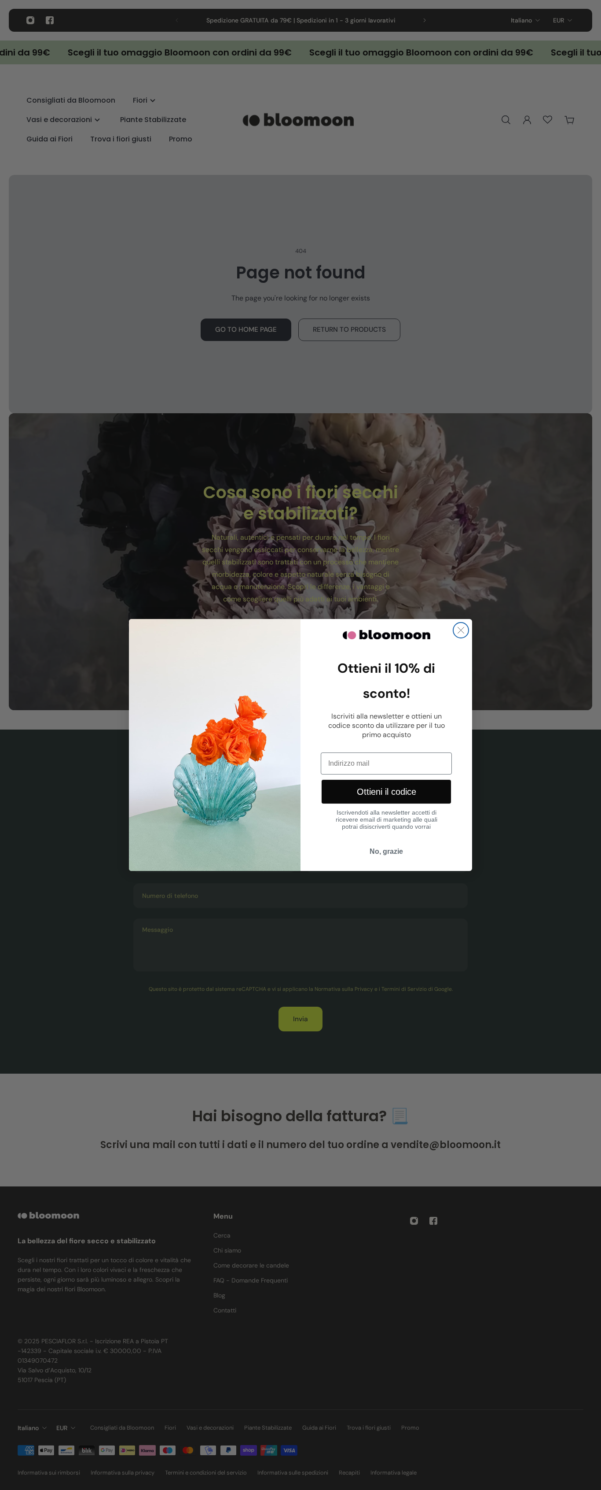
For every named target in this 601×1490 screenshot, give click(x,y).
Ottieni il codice (386, 792)
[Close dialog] (461, 630)
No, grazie (386, 851)
